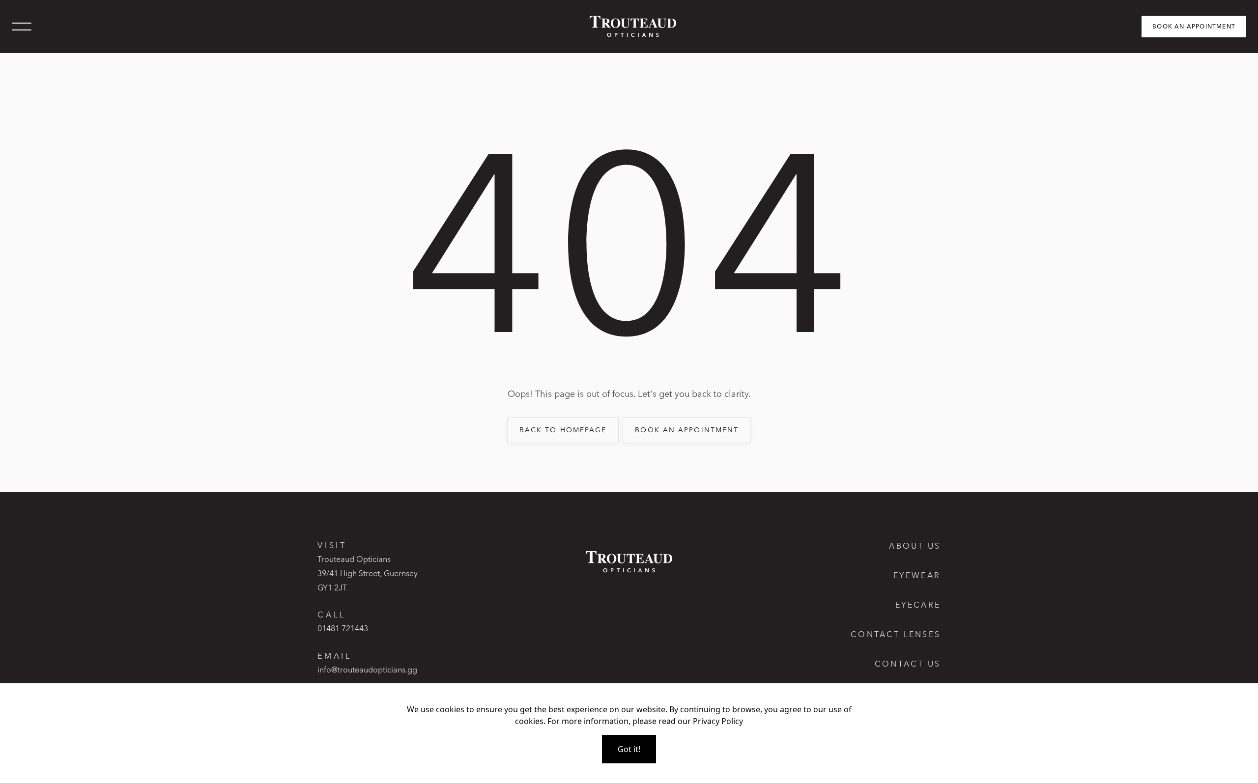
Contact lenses (896, 634)
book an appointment (687, 429)
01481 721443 (342, 628)
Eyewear (917, 575)
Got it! (629, 749)
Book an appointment (1193, 26)
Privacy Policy (718, 721)
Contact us (908, 663)
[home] (629, 26)
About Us (915, 545)
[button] (21, 26)
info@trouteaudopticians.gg (367, 669)
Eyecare (918, 604)
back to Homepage (563, 429)
